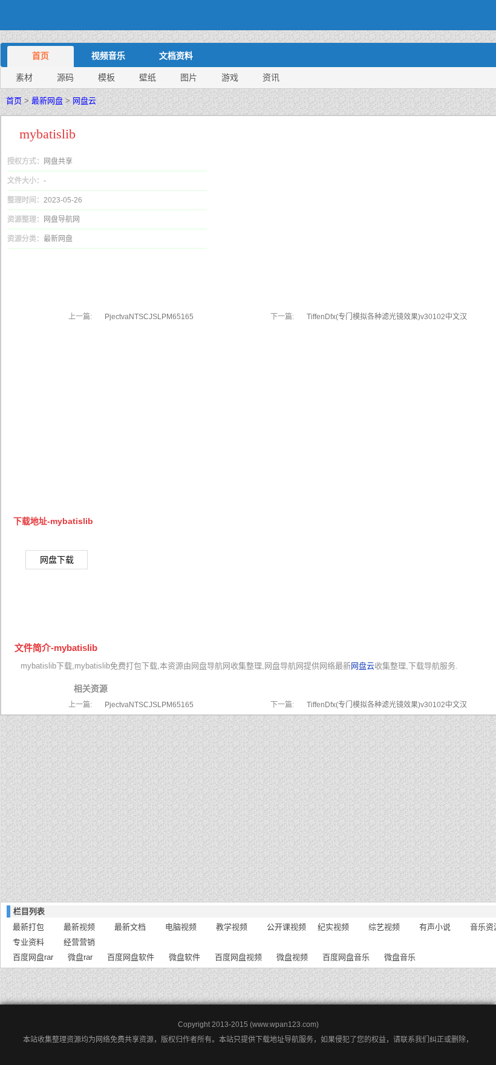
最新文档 (130, 926)
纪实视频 (333, 926)
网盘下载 (57, 560)
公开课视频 (286, 926)
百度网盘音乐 (346, 957)
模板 (106, 77)
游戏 (229, 77)
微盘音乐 (400, 957)
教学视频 (231, 926)
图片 (188, 77)
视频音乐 (108, 55)
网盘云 (84, 100)
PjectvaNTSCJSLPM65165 (149, 316)
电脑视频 (181, 926)
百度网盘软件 (130, 957)
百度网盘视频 (238, 957)
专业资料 (28, 942)
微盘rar (80, 957)
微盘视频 (292, 957)
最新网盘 (47, 100)
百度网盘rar (33, 957)
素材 (24, 77)
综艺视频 (384, 926)
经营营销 (79, 942)
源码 (65, 77)
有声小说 (435, 926)
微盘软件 (184, 957)
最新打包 (28, 926)
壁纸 (147, 77)
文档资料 (176, 55)
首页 (40, 55)
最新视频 (79, 926)
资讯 (271, 77)
